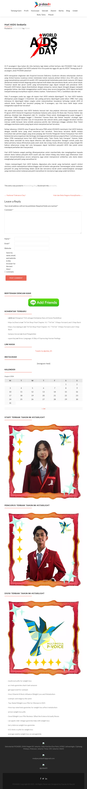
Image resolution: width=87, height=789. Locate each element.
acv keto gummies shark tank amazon (22, 685)
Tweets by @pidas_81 (43, 351)
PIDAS (27, 28)
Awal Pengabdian (29, 334)
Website (7, 248)
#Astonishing (28, 185)
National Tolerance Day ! (15, 195)
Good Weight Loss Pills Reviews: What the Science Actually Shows (33, 716)
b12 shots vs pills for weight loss (20, 729)
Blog (68, 11)
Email (7, 243)
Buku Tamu (41, 15)
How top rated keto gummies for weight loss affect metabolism (32, 707)
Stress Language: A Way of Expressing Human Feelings (39, 338)
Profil (26, 11)
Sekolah (45, 11)
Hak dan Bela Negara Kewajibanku (68, 195)
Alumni (53, 11)
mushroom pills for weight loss (20, 681)
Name (7, 239)
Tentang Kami (16, 11)
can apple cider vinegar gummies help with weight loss (29, 721)
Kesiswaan (35, 11)
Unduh (75, 11)
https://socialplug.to (16, 327)
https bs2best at (14, 322)
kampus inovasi (14, 334)
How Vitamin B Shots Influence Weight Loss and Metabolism (31, 694)
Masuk (51, 15)
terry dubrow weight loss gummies (21, 725)
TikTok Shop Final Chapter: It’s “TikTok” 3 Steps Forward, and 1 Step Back (52, 322)
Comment (8, 210)
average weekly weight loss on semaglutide (24, 734)
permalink (53, 185)
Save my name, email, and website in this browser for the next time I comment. (11, 262)
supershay (12, 338)
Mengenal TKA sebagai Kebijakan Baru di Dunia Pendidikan (38, 318)
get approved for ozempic (18, 690)
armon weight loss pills (17, 712)
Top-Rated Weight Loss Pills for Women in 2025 (26, 703)
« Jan (43, 408)
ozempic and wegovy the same (20, 698)
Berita (61, 11)
